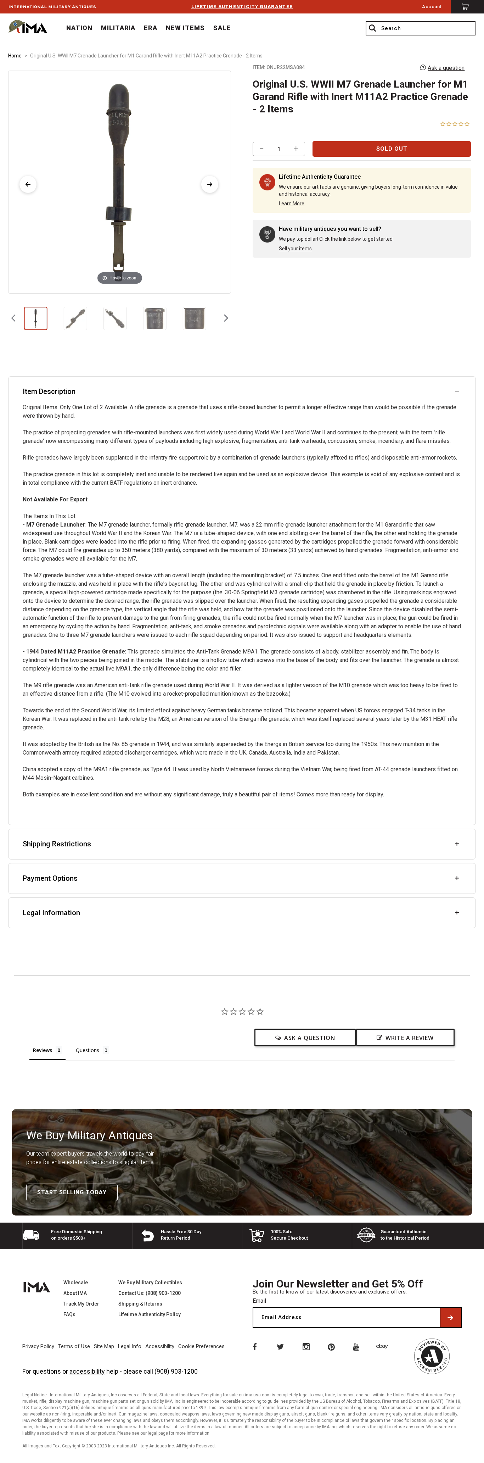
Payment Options (50, 878)
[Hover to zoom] (119, 181)
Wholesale (75, 1282)
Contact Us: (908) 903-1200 (149, 1293)
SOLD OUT (391, 148)
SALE (222, 28)
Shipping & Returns (140, 1303)
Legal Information (51, 912)
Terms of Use (74, 1346)
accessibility (87, 1371)
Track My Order (81, 1303)
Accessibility (159, 1346)
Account (431, 6)
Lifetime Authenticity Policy (149, 1314)
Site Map (104, 1346)
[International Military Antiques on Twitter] (279, 1346)
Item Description (49, 391)
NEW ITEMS (185, 28)
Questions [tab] (87, 1050)
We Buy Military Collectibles (150, 1282)
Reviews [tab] (42, 1050)
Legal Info (129, 1346)
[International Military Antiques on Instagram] (305, 1346)
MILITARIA (118, 28)
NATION (79, 28)
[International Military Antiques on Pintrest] (331, 1346)
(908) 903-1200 (176, 1371)
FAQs (69, 1314)
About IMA (75, 1293)
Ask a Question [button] (309, 1038)
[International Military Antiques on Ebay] (383, 1346)
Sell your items (295, 248)
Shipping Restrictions (57, 844)
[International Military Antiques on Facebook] (254, 1346)
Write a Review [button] (409, 1038)
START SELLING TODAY (72, 1192)
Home (15, 56)
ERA (150, 28)
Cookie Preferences (201, 1346)
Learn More (291, 203)
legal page (158, 1433)
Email (259, 1300)
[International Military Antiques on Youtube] (357, 1346)
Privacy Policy (38, 1346)
